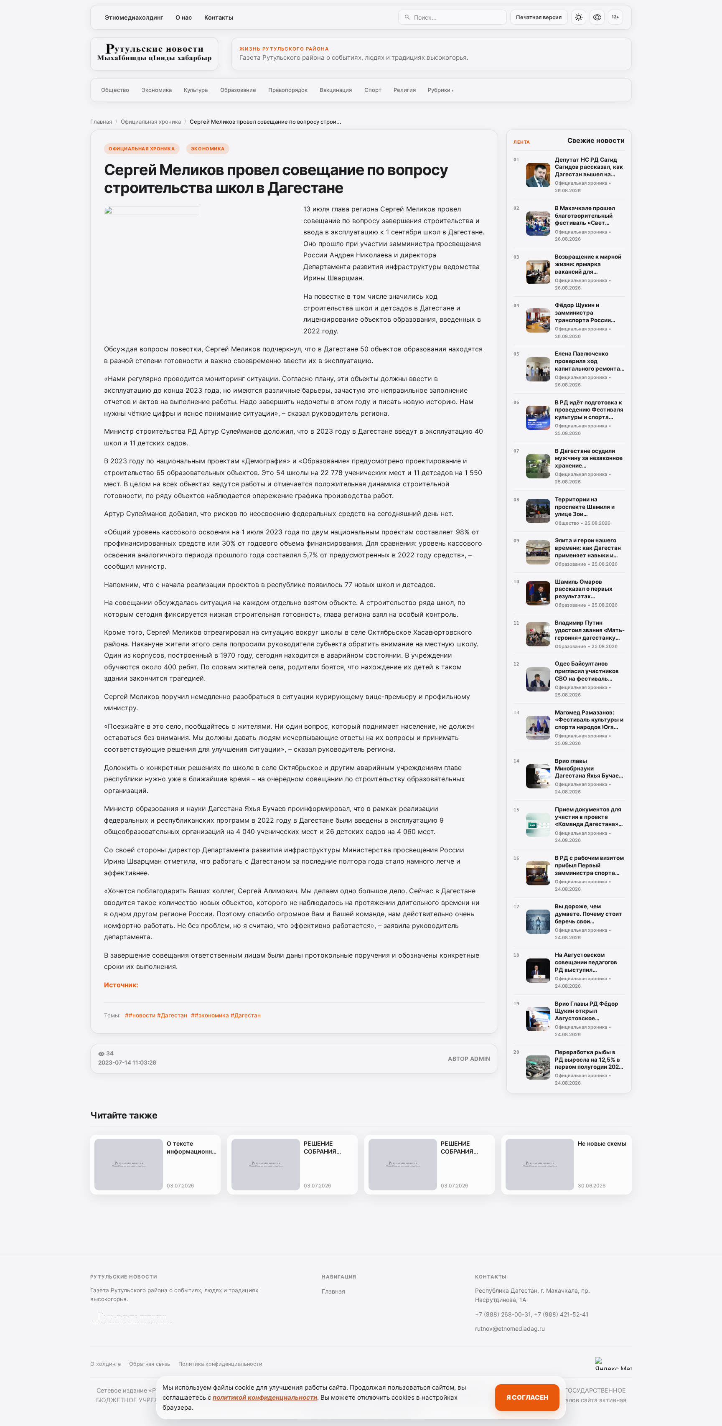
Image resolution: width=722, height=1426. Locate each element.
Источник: (121, 985)
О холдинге (105, 1364)
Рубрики (441, 89)
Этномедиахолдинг (134, 17)
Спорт (372, 89)
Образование (238, 89)
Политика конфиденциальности (220, 1364)
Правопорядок (288, 89)
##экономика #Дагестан (226, 1015)
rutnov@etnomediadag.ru (510, 1328)
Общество (115, 89)
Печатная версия (539, 17)
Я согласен (527, 1397)
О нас (183, 17)
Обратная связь (149, 1364)
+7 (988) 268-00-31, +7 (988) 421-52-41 (532, 1314)
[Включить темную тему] (578, 17)
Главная (101, 121)
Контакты (218, 17)
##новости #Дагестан (156, 1015)
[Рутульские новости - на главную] (154, 54)
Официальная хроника (151, 121)
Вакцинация (336, 89)
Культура (196, 89)
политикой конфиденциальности (265, 1397)
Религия (405, 89)
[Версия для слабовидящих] (597, 17)
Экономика (157, 89)
